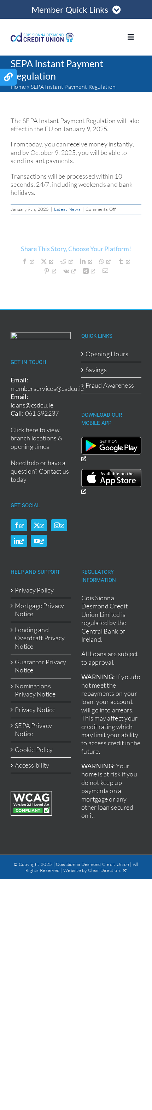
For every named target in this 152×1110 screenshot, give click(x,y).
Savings (96, 370)
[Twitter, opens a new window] (39, 525)
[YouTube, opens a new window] (39, 541)
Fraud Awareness (110, 385)
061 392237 (42, 413)
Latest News (67, 209)
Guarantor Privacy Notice (40, 666)
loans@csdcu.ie (32, 405)
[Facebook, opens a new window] (19, 525)
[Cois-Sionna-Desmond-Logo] (42, 36)
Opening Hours (107, 354)
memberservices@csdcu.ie (47, 388)
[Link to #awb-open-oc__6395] (8, 77)
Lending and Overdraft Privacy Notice (40, 638)
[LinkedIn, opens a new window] (19, 541)
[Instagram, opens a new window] (59, 525)
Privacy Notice (35, 709)
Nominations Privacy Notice (35, 690)
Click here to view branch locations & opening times (36, 438)
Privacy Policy (34, 590)
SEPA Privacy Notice (33, 730)
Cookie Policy (34, 749)
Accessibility (32, 765)
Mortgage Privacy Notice (39, 610)
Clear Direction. (104, 870)
